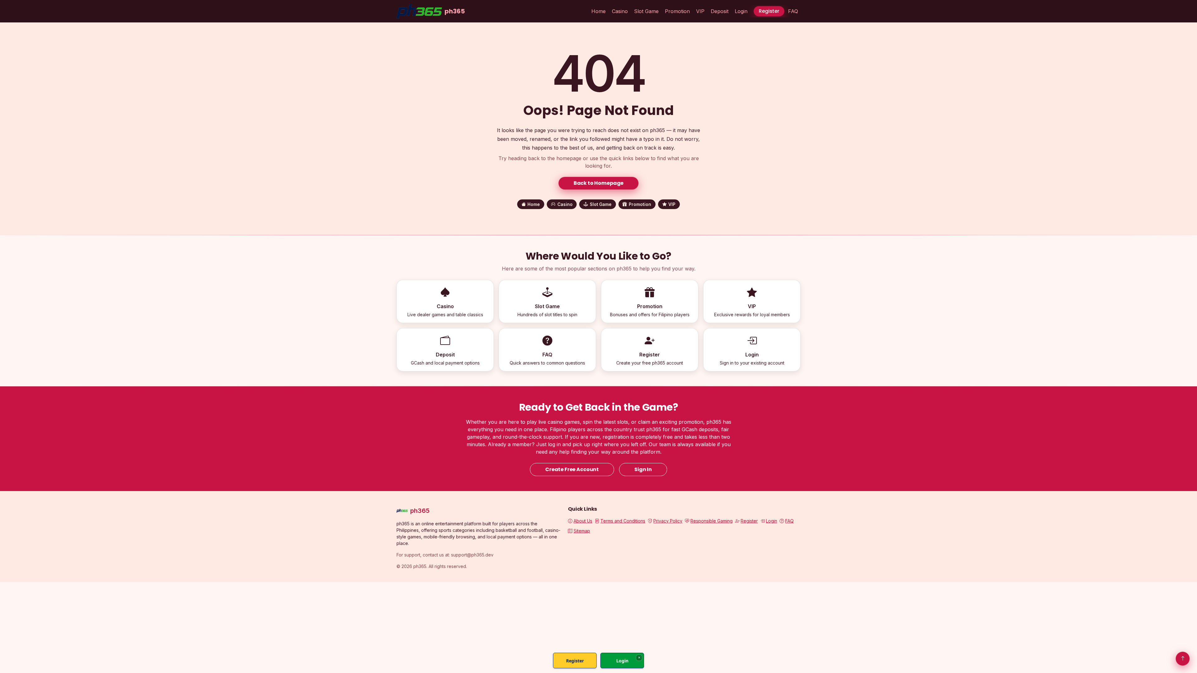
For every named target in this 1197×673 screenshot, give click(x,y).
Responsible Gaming (711, 520)
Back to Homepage (598, 183)
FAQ (793, 11)
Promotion (677, 11)
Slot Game (646, 11)
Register (769, 11)
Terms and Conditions (622, 520)
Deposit (719, 11)
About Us (583, 520)
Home (598, 11)
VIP (700, 11)
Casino (620, 11)
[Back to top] (1183, 659)
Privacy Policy (667, 520)
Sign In (643, 469)
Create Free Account (572, 469)
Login (741, 11)
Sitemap (582, 530)
